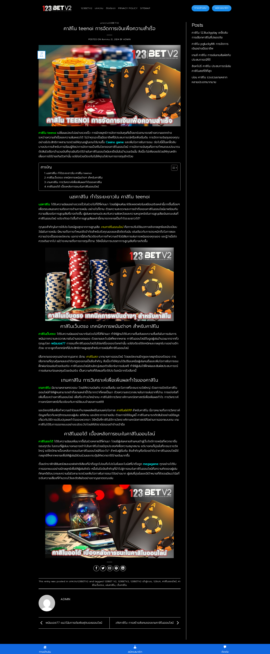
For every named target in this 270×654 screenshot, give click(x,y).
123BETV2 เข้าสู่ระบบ (141, 581)
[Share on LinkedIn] (123, 568)
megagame (151, 464)
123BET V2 (110, 581)
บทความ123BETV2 (109, 23)
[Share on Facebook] (96, 568)
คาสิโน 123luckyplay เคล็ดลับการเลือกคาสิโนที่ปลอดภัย (210, 35)
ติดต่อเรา (111, 8)
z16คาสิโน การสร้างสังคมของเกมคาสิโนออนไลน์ (145, 623)
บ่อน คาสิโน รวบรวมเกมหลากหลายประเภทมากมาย (209, 79)
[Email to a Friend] (110, 568)
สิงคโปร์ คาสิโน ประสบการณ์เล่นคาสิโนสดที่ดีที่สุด (211, 68)
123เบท (157, 581)
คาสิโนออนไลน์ (169, 581)
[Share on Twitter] (103, 568)
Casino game (115, 142)
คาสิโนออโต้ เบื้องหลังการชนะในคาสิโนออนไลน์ (73, 186)
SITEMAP (145, 8)
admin (127, 39)
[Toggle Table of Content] (172, 168)
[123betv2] (57, 8)
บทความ (99, 8)
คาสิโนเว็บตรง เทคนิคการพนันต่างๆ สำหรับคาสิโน (74, 177)
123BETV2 (86, 8)
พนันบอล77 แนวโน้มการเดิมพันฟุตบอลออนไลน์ (73, 623)
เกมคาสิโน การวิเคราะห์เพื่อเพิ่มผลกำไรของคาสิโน (74, 182)
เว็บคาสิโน (122, 585)
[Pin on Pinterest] (116, 568)
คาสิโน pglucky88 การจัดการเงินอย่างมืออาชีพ (210, 46)
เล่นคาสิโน (110, 585)
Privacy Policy (128, 8)
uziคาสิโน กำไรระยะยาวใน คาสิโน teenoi (69, 173)
